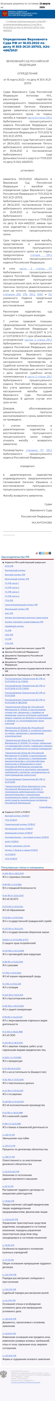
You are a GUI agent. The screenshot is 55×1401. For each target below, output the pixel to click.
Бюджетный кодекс (15, 570)
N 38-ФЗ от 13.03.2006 (12, 962)
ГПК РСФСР (11, 820)
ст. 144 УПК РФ (9, 1275)
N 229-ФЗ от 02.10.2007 (13, 1102)
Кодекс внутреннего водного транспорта (26, 617)
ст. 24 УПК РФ (9, 1300)
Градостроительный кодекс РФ (21, 604)
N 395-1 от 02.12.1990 (11, 1124)
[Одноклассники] (46, 552)
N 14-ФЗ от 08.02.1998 (12, 1032)
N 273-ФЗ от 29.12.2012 (12, 906)
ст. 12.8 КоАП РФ (10, 1219)
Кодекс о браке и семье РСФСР (21, 850)
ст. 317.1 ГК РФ (8, 1146)
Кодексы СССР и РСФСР (17, 812)
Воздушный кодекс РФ (17, 579)
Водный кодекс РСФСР (17, 815)
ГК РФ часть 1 (12, 583)
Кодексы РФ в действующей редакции (25, 562)
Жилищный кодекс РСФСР (19, 828)
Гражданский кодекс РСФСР (20, 824)
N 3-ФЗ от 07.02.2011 (11, 984)
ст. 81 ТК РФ (7, 1186)
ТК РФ (8, 630)
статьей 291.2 (41, 255)
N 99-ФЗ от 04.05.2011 (12, 1017)
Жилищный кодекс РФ (17, 609)
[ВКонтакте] (40, 552)
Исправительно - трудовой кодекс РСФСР (27, 837)
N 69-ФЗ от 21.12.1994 (12, 884)
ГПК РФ (9, 600)
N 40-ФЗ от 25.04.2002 (13, 895)
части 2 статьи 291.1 (39, 376)
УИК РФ (9, 634)
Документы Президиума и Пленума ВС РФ (27, 675)
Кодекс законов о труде (17, 846)
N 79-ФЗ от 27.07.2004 (12, 917)
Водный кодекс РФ (15, 574)
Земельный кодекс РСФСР (19, 833)
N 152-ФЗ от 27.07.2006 (13, 1079)
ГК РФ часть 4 (12, 596)
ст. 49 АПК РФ (9, 1333)
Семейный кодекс (14, 626)
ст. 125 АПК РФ (9, 1356)
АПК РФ (9, 566)
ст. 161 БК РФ (8, 1245)
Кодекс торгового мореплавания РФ (24, 622)
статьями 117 (34, 450)
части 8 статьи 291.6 (39, 117)
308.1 (40, 294)
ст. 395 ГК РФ (8, 1157)
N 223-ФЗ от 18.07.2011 (12, 1043)
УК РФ (8, 639)
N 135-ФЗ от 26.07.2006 (13, 1006)
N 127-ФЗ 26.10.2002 (11, 1068)
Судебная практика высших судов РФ (25, 648)
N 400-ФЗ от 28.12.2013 (13, 873)
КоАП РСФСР (12, 841)
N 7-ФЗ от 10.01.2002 (11, 973)
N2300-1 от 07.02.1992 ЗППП (15, 940)
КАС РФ (9, 613)
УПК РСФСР (11, 858)
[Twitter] (43, 552)
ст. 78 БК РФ (8, 1201)
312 (50, 294)
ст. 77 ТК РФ (8, 1260)
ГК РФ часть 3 (12, 592)
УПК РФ (9, 643)
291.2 (32, 294)
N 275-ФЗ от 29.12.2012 (12, 929)
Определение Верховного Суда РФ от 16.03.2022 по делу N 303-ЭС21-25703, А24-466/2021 (24, 27)
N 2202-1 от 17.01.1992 (11, 1057)
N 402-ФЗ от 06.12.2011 (12, 995)
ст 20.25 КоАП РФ (10, 1171)
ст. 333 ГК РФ (8, 1135)
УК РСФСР (10, 854)
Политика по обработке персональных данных (25, 1382)
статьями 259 (12, 294)
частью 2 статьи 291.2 (38, 339)
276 (25, 294)
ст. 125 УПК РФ (9, 1289)
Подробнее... (46, 807)
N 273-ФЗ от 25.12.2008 (13, 951)
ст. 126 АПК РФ (9, 1319)
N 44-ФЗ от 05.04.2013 (12, 1090)
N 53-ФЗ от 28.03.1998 (12, 1113)
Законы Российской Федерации (22, 652)
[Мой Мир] (49, 552)
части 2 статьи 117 (35, 268)
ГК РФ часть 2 (12, 587)
